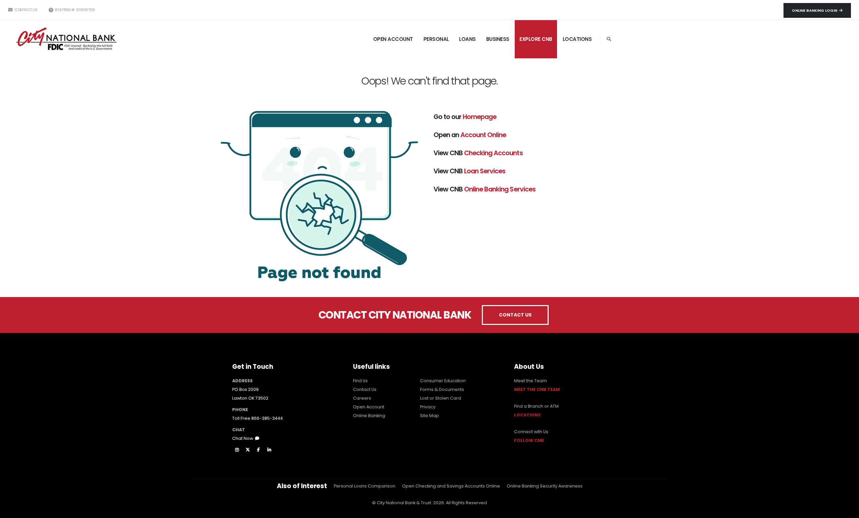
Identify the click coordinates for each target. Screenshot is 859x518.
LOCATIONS (577, 39)
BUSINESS (497, 39)
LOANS (467, 39)
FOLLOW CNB (529, 440)
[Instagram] (237, 450)
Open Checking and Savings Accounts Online (451, 486)
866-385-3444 (267, 418)
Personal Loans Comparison (364, 486)
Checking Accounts (493, 153)
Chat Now (243, 438)
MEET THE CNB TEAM (537, 389)
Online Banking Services (499, 189)
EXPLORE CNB (535, 39)
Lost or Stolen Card (440, 398)
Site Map (429, 415)
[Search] (609, 39)
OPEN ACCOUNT (393, 39)
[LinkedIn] (269, 450)
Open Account (368, 407)
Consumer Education (443, 381)
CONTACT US (515, 314)
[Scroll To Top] (847, 510)
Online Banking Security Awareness (545, 486)
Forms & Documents (442, 389)
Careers (362, 398)
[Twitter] (247, 450)
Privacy (428, 407)
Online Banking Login (815, 10)
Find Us (360, 381)
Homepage (479, 116)
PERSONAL (436, 39)
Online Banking (369, 415)
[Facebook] (258, 450)
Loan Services (484, 171)
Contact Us (25, 9)
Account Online (483, 134)
